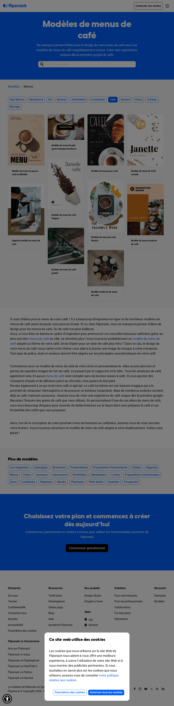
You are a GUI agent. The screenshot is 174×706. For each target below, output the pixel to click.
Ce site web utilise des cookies (77, 639)
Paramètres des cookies (70, 692)
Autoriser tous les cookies (106, 692)
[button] (7, 699)
